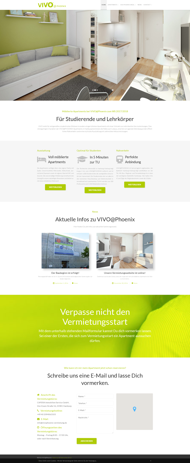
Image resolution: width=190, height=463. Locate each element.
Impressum (55, 457)
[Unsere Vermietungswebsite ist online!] (124, 250)
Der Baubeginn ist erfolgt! (65, 272)
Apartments (112, 5)
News (140, 5)
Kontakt (147, 5)
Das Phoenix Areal (127, 5)
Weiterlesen (55, 187)
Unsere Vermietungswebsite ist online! (124, 272)
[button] (134, 409)
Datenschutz (64, 457)
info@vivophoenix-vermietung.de (52, 423)
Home (104, 5)
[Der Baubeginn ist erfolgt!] (65, 250)
